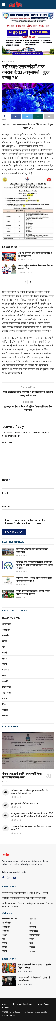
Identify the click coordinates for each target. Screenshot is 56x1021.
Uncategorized (11, 618)
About (5, 1004)
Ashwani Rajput (8, 1015)
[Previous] (25, 282)
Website (6, 506)
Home (4, 61)
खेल (3, 647)
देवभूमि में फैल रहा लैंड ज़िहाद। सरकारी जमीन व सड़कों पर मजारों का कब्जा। (33, 592)
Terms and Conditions (22, 1004)
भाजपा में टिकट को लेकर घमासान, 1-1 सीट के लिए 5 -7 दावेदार (25, 893)
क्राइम (4, 641)
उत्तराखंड (5, 635)
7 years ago (22, 572)
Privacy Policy (43, 1004)
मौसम (4, 675)
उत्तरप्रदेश (6, 629)
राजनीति (5, 681)
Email (6, 493)
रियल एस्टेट (6, 687)
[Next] (31, 282)
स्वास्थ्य (12, 61)
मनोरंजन (5, 670)
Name (6, 479)
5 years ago (22, 585)
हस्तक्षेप (5, 715)
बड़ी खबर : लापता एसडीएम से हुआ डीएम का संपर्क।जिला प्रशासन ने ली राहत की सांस (30, 792)
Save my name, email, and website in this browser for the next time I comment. (25, 522)
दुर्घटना (4, 658)
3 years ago (22, 556)
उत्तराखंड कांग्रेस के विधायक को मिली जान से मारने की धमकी (24, 898)
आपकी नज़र (6, 624)
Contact (5, 1007)
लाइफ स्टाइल (7, 692)
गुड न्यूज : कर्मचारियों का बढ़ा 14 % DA (24, 803)
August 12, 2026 (25, 259)
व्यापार (4, 698)
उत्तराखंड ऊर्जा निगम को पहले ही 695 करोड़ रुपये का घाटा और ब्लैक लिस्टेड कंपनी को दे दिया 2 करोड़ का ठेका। (34, 565)
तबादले (4, 652)
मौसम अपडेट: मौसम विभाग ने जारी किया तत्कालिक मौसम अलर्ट (22, 775)
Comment (8, 442)
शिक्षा (4, 704)
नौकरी (4, 664)
